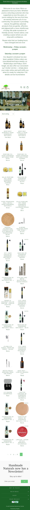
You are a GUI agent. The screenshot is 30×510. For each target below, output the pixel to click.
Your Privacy (14, 499)
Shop (15, 495)
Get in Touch (14, 488)
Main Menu (14, 491)
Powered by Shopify (15, 508)
